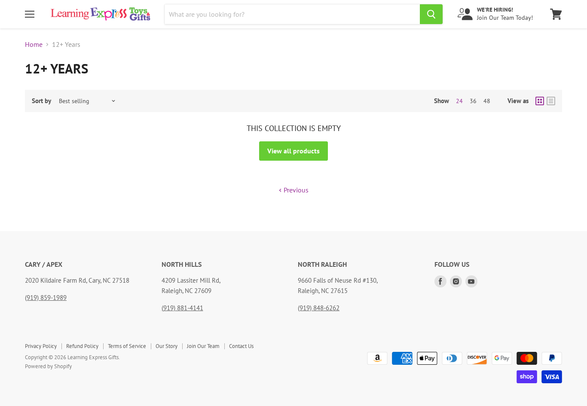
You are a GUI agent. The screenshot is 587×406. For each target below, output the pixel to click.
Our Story (166, 346)
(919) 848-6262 (318, 308)
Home (34, 44)
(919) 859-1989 (46, 297)
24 (459, 101)
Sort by (41, 100)
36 (473, 101)
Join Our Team (203, 346)
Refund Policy (82, 346)
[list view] (551, 101)
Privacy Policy (41, 346)
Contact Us (241, 346)
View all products (293, 151)
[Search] (431, 14)
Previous (295, 190)
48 (486, 101)
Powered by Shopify (48, 366)
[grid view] (539, 101)
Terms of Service (127, 346)
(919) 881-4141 (182, 308)
